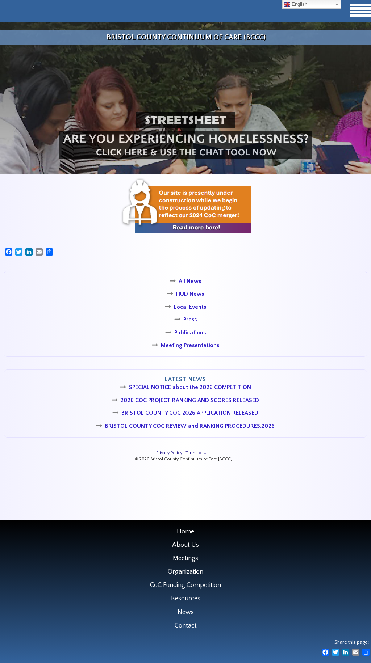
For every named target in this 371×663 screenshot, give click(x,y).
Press (190, 319)
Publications (190, 332)
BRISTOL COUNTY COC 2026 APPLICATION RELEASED (189, 413)
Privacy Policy (169, 453)
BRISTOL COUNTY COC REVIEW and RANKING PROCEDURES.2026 (190, 426)
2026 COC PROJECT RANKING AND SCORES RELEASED (190, 400)
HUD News (190, 294)
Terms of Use (198, 453)
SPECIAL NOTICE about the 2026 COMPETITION (190, 387)
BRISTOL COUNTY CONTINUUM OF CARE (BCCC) (186, 37)
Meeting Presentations (190, 345)
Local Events (190, 307)
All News (190, 281)
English (298, 4)
